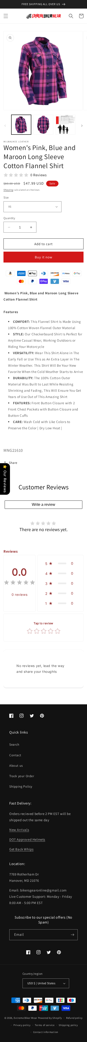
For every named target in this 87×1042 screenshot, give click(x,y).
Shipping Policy (20, 786)
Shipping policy (68, 1025)
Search (14, 744)
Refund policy (74, 1018)
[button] (6, 16)
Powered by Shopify (50, 1018)
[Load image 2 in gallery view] (43, 125)
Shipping (8, 189)
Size (6, 197)
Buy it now (43, 257)
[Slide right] (82, 126)
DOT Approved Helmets (27, 839)
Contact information (45, 1032)
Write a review (43, 505)
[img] (19, 583)
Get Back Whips (21, 849)
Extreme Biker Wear (25, 1018)
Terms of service (44, 1025)
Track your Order (21, 776)
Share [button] (13, 463)
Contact (15, 755)
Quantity (9, 218)
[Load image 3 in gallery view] (65, 125)
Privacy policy (22, 1025)
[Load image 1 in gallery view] (21, 125)
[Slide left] (5, 126)
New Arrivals (19, 829)
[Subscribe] (72, 934)
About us (16, 765)
